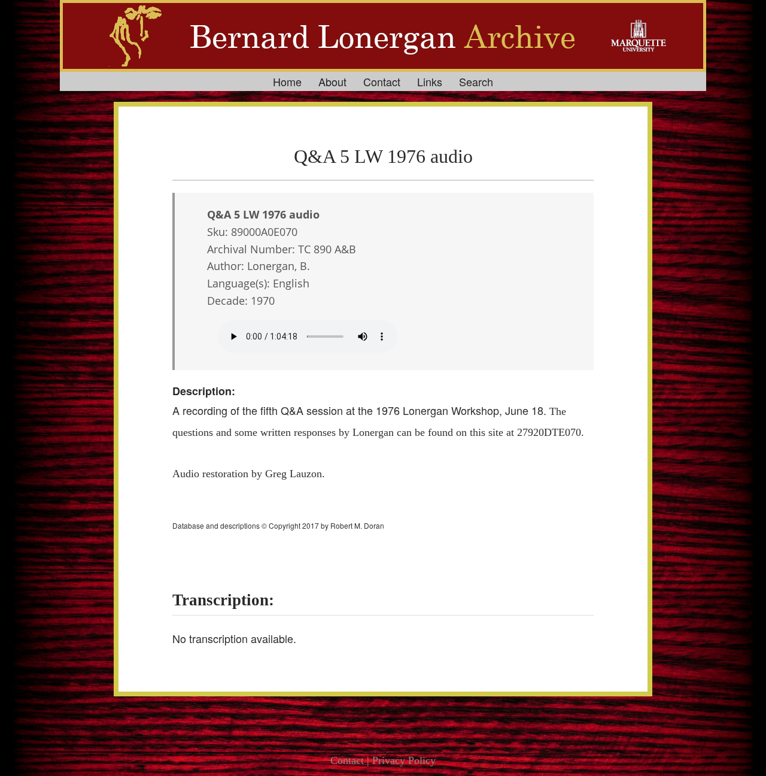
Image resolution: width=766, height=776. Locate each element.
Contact (381, 81)
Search (476, 81)
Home (287, 81)
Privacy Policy (404, 760)
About (332, 81)
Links (429, 81)
